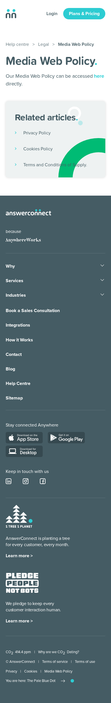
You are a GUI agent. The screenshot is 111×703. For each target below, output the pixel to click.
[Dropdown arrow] (102, 266)
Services (14, 281)
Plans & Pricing (84, 14)
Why (10, 266)
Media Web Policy (58, 671)
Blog (10, 369)
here (99, 76)
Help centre (17, 44)
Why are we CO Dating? (58, 652)
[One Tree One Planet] (19, 517)
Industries (16, 295)
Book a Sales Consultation (33, 310)
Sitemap (14, 398)
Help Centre (18, 383)
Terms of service (55, 661)
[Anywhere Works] (23, 240)
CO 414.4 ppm (18, 652)
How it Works (19, 340)
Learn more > (19, 556)
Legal (43, 44)
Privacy (11, 671)
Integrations (18, 325)
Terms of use (85, 661)
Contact (14, 354)
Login (51, 14)
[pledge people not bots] (22, 584)
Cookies (30, 671)
